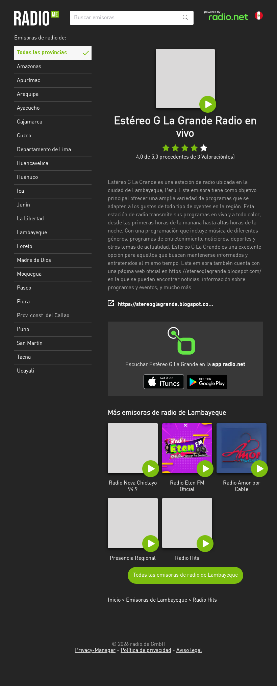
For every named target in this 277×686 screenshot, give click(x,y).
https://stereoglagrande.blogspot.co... (165, 304)
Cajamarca (29, 122)
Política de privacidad (146, 650)
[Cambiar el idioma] (259, 15)
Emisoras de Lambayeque (156, 600)
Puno (23, 329)
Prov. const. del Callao (43, 316)
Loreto (24, 246)
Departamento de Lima (44, 150)
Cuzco (24, 136)
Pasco (24, 288)
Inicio (114, 600)
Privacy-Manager (95, 650)
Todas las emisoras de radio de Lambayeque (185, 575)
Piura (23, 302)
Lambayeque (32, 233)
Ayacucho (28, 108)
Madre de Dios (34, 260)
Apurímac (28, 80)
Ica (20, 191)
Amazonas (29, 67)
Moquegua (29, 274)
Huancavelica (32, 163)
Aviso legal (189, 650)
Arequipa (28, 94)
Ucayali (25, 371)
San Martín (30, 343)
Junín (23, 205)
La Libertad (30, 219)
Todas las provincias (42, 53)
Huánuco (27, 177)
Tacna (24, 357)
